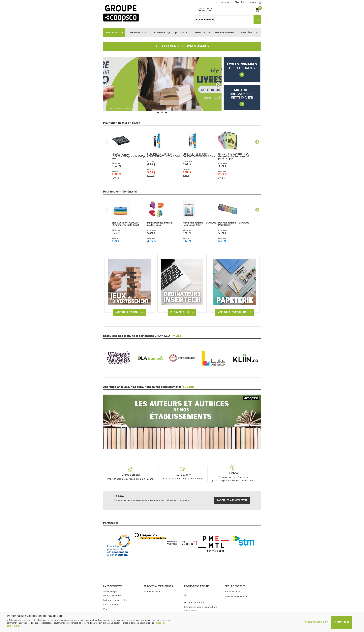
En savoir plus (179, 312)
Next (218, 83)
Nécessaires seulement (315, 622)
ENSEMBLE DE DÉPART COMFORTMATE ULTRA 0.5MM (199, 155)
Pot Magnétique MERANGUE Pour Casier (233, 224)
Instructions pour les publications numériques (200, 608)
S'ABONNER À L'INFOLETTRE (232, 500)
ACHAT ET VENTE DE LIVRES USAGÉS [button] (182, 46)
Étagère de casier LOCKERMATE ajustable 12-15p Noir (128, 156)
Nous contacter (110, 605)
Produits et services (112, 596)
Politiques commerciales (115, 600)
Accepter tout (341, 622)
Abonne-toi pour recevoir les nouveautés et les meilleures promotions (151, 500)
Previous (107, 83)
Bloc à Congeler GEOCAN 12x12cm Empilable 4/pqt (125, 224)
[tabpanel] (162, 84)
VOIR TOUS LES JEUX (127, 312)
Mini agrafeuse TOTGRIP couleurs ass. (160, 224)
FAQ (105, 609)
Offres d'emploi (110, 591)
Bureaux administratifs (236, 596)
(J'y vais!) (177, 336)
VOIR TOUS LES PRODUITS (232, 312)
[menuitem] (224, 2)
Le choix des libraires (194, 603)
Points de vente (232, 591)
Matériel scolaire (152, 591)
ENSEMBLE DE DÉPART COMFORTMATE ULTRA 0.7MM (163, 155)
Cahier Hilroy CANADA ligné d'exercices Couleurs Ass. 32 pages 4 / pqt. (233, 156)
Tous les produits (203, 19)
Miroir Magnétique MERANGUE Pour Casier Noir (199, 224)
